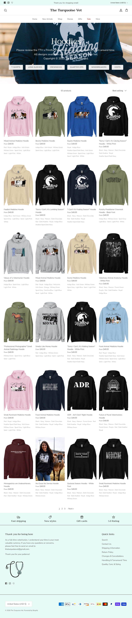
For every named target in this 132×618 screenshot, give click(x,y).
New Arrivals (47, 19)
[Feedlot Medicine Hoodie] (18, 185)
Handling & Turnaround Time (114, 560)
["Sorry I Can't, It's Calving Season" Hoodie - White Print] (113, 116)
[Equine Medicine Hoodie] (81, 116)
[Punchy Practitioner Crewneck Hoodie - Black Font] (113, 185)
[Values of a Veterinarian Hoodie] (18, 253)
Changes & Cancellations (112, 556)
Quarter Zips (76, 67)
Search (105, 540)
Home (34, 19)
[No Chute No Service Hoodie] (50, 459)
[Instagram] (8, 3)
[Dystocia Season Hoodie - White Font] (81, 459)
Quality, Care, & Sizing (111, 564)
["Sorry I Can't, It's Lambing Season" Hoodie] (50, 185)
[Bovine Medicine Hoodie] (50, 116)
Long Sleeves (35, 67)
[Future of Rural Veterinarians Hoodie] (113, 390)
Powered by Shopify (31, 610)
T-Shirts (15, 67)
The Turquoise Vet (17, 610)
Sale (89, 19)
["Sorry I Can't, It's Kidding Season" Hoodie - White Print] (81, 322)
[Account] (120, 10)
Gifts (80, 19)
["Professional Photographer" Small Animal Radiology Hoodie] (18, 322)
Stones (70, 19)
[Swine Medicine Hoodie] (81, 253)
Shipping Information (111, 548)
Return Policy (107, 552)
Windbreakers (98, 67)
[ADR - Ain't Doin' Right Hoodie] (81, 390)
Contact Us (106, 544)
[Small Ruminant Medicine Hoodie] (18, 390)
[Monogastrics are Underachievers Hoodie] (18, 459)
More (98, 19)
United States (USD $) (118, 3)
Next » (71, 508)
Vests (117, 67)
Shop (60, 19)
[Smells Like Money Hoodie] (50, 322)
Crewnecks (56, 67)
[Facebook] (5, 3)
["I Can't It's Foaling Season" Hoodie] (81, 185)
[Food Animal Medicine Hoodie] (113, 322)
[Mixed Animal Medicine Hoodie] (18, 116)
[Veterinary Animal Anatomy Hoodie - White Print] (113, 253)
